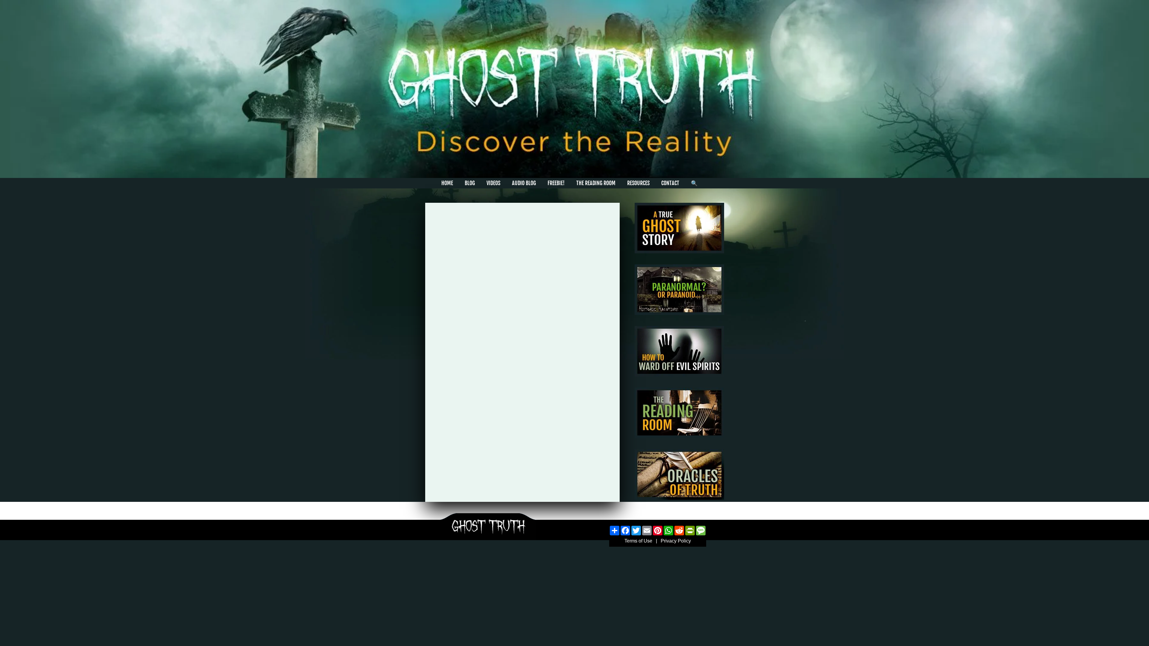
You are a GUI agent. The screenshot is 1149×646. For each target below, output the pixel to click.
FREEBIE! (556, 183)
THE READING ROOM (595, 183)
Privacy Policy (676, 540)
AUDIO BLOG (524, 183)
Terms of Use (638, 540)
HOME (447, 183)
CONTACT (670, 183)
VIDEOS (493, 183)
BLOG (470, 183)
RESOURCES (638, 183)
